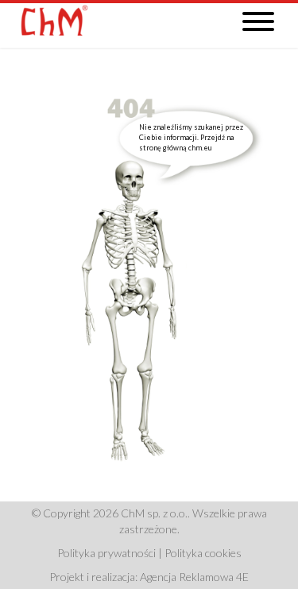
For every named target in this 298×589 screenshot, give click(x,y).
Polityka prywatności (106, 553)
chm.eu (200, 147)
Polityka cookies (203, 553)
